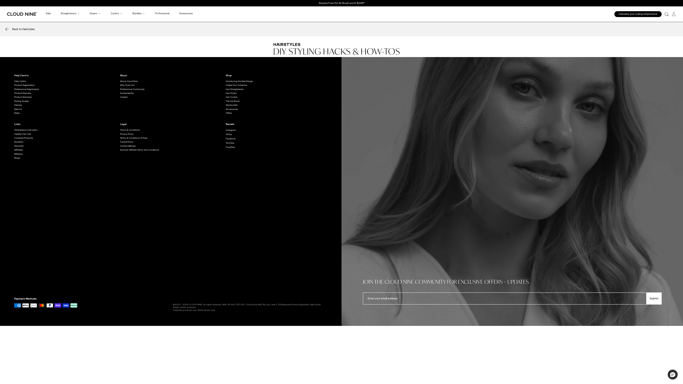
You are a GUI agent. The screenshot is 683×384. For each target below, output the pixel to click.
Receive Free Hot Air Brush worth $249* (341, 3)
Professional (162, 13)
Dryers (93, 13)
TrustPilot (230, 147)
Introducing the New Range (239, 81)
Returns (18, 109)
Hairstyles (286, 44)
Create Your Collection (236, 85)
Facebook (230, 138)
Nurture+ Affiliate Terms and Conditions (139, 150)
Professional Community (132, 89)
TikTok (229, 134)
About (123, 75)
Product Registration (24, 85)
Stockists (19, 146)
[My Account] (674, 14)
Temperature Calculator (25, 130)
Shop (229, 75)
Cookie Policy (126, 142)
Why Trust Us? (127, 85)
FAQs (17, 113)
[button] (673, 375)
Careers (124, 97)
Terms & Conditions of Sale (133, 138)
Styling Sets (232, 105)
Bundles (137, 13)
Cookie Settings (128, 146)
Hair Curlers (231, 97)
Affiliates (18, 150)
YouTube (230, 143)
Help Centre (21, 75)
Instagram (231, 130)
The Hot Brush (233, 101)
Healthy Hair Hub (22, 134)
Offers (229, 113)
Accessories (186, 13)
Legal (123, 124)
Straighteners (68, 13)
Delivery (18, 105)
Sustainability (127, 93)
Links (17, 124)
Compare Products (23, 138)
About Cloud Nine (129, 81)
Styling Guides (21, 101)
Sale (48, 13)
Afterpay (18, 154)
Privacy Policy (127, 134)
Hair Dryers (231, 93)
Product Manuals (22, 93)
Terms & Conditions (130, 130)
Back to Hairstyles (23, 29)
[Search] (667, 14)
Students (18, 142)
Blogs (17, 158)
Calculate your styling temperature (638, 13)
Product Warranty (23, 97)
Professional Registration (26, 89)
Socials (230, 124)
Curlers (115, 13)
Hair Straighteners (235, 89)
